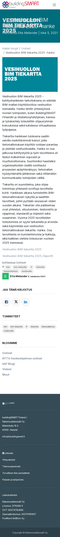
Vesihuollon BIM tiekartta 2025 (22, 249)
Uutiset (25, 48)
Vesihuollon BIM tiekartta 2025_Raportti (27, 256)
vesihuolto (27, 271)
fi (31, 267)
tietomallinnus (11, 271)
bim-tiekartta (20, 267)
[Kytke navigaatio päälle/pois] (54, 4)
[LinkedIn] (25, 302)
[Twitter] (16, 302)
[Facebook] (6, 302)
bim (8, 267)
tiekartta (40, 267)
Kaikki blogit (10, 48)
